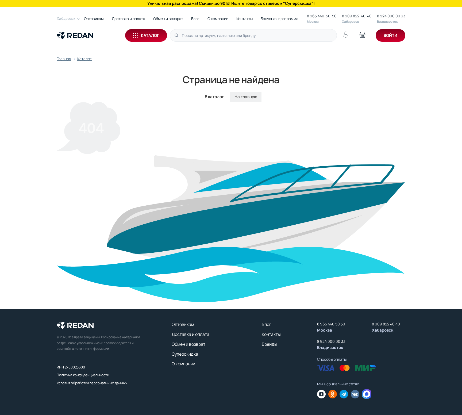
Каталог (150, 35)
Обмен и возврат (168, 18)
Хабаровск (66, 18)
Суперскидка (185, 354)
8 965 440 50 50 (331, 323)
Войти (390, 35)
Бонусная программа (279, 18)
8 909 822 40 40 (386, 323)
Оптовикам (94, 18)
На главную (245, 96)
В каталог (214, 96)
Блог (195, 18)
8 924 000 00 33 (391, 15)
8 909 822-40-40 (357, 15)
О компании (217, 18)
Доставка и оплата (128, 18)
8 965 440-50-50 (322, 15)
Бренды (269, 344)
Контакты (244, 18)
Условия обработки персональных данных (92, 383)
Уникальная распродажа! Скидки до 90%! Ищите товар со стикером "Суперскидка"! (231, 3)
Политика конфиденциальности (83, 374)
